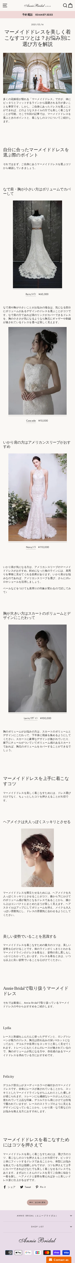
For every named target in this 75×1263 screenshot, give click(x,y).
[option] (37, 14)
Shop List (37, 1226)
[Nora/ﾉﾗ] (37, 497)
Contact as (60, 1259)
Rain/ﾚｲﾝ (31, 294)
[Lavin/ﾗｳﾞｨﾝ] (37, 669)
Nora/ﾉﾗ (31, 547)
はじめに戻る (40, 1202)
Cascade (31, 420)
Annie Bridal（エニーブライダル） (37, 1215)
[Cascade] (37, 371)
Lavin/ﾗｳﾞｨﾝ (31, 718)
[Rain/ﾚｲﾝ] (37, 245)
